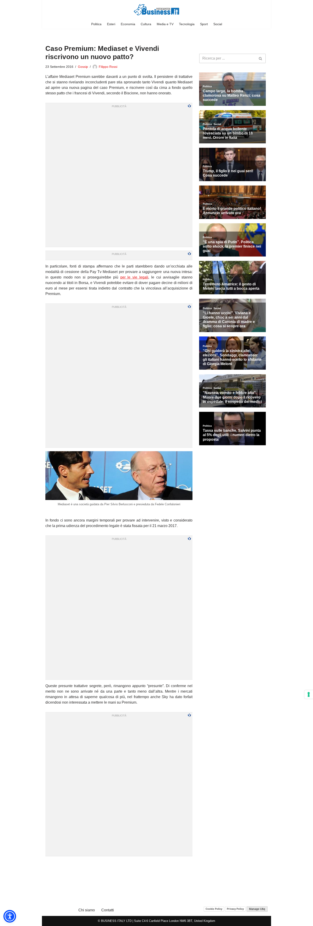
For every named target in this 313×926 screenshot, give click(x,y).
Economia (128, 24)
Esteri (111, 24)
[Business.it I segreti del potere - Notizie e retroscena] (156, 9)
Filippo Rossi (108, 66)
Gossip (83, 66)
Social (217, 24)
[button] (10, 916)
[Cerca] (260, 58)
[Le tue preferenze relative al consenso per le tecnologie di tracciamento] (308, 694)
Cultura (146, 24)
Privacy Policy (235, 908)
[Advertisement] (119, 865)
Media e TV (165, 24)
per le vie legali (134, 277)
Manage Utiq (257, 909)
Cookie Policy (214, 908)
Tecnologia (187, 24)
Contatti (107, 910)
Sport (204, 24)
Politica (96, 24)
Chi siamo (86, 910)
